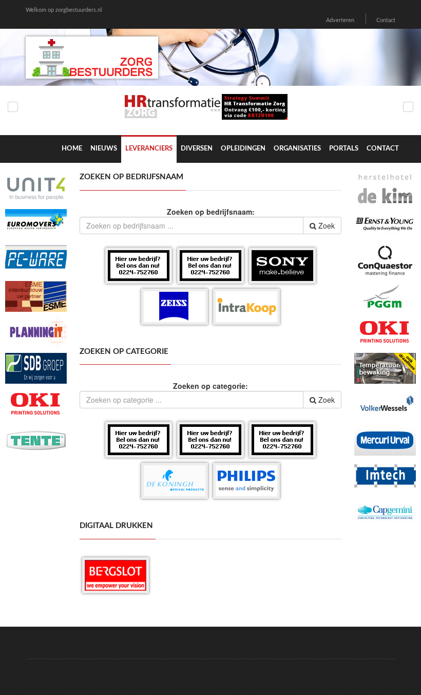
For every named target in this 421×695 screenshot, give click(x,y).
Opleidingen (243, 148)
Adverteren (340, 20)
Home (72, 148)
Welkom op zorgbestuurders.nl (64, 10)
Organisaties (297, 148)
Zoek (325, 225)
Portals (343, 148)
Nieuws (103, 148)
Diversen (197, 148)
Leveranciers (149, 148)
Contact (385, 20)
